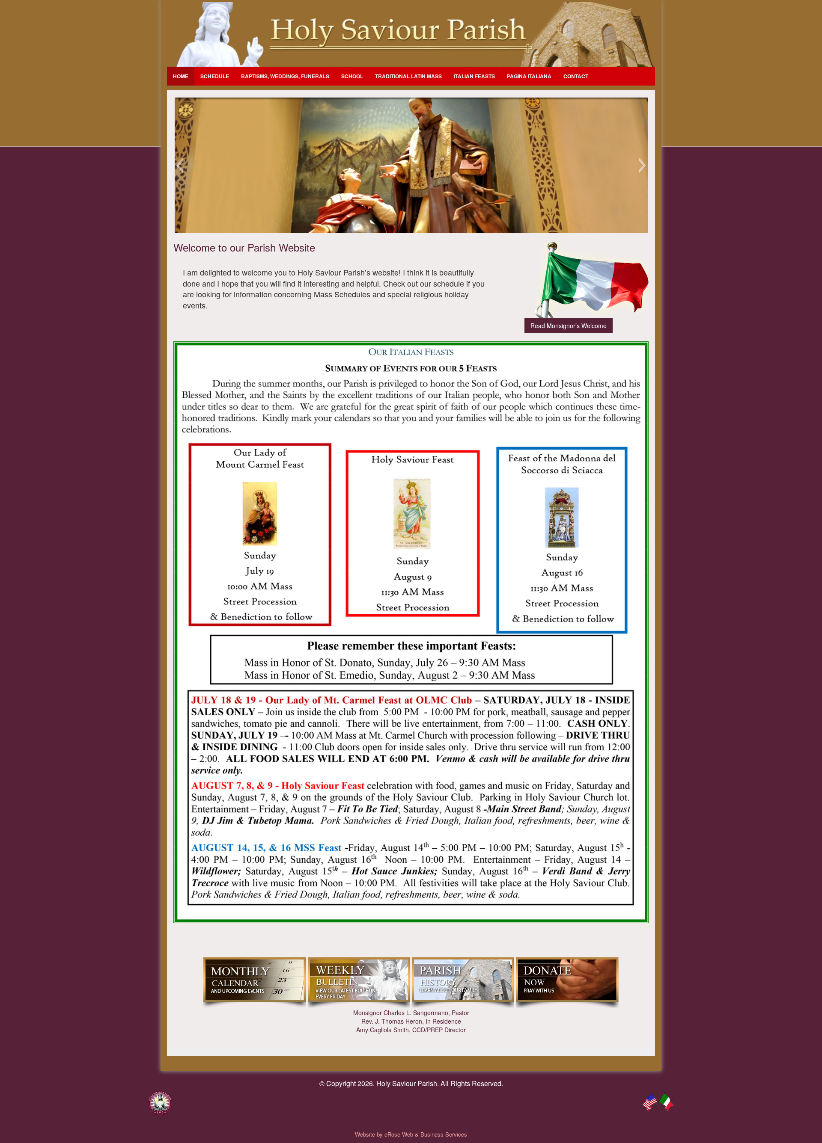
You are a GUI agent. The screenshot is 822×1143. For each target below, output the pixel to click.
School (352, 76)
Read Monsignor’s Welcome (568, 325)
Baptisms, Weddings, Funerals (285, 76)
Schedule (214, 76)
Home (180, 76)
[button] (180, 165)
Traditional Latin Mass (408, 76)
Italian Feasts (474, 76)
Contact (575, 76)
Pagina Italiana (529, 76)
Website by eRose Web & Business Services (411, 1134)
